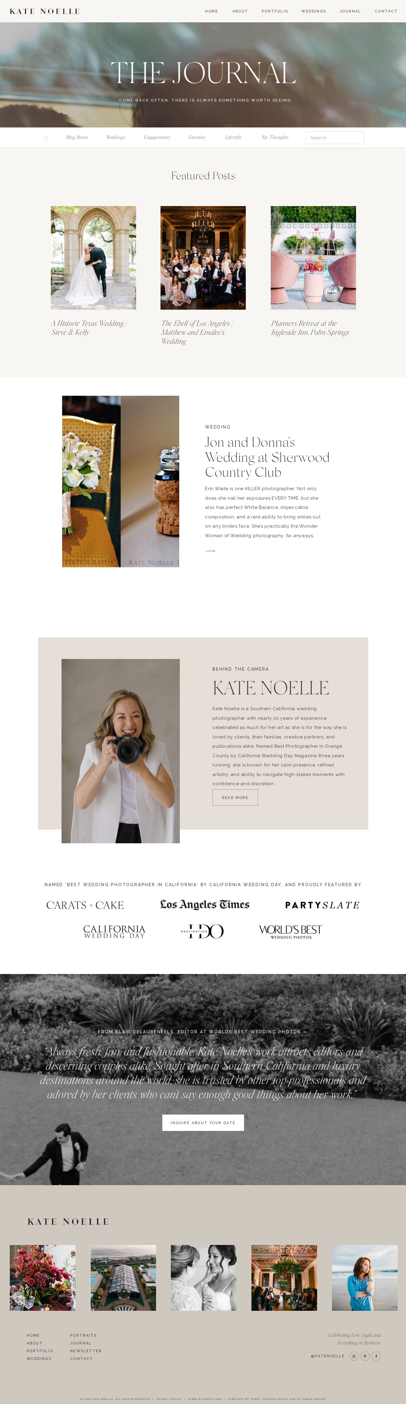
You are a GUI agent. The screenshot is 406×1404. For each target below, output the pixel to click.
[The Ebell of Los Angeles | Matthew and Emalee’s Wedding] (203, 258)
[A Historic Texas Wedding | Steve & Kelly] (93, 258)
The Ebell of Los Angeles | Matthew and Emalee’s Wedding (196, 332)
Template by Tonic (244, 1398)
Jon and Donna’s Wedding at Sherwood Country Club (267, 457)
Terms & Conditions (205, 1398)
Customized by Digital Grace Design (294, 1398)
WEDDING (218, 427)
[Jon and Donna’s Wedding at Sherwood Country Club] (120, 481)
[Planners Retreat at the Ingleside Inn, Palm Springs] (313, 258)
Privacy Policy (169, 1398)
